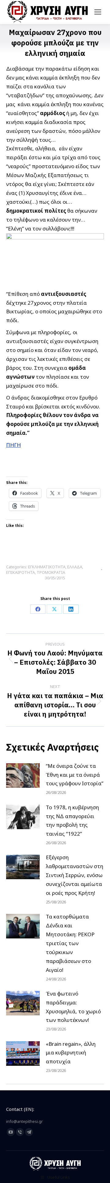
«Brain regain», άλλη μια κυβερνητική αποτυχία (71, 1052)
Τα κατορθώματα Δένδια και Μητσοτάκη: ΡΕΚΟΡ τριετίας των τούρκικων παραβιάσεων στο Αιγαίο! (70, 943)
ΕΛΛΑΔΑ (74, 567)
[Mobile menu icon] (98, 12)
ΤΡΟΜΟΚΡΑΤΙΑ (51, 572)
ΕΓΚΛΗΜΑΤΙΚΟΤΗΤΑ (46, 567)
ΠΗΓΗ (13, 444)
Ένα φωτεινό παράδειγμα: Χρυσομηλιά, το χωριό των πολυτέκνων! (73, 1007)
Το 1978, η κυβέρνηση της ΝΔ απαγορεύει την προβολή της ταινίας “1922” (72, 820)
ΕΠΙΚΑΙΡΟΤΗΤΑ (20, 572)
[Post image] (23, 775)
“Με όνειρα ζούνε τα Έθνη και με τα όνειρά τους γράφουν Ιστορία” (74, 774)
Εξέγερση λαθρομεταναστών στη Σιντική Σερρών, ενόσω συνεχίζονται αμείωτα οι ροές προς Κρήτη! (74, 875)
